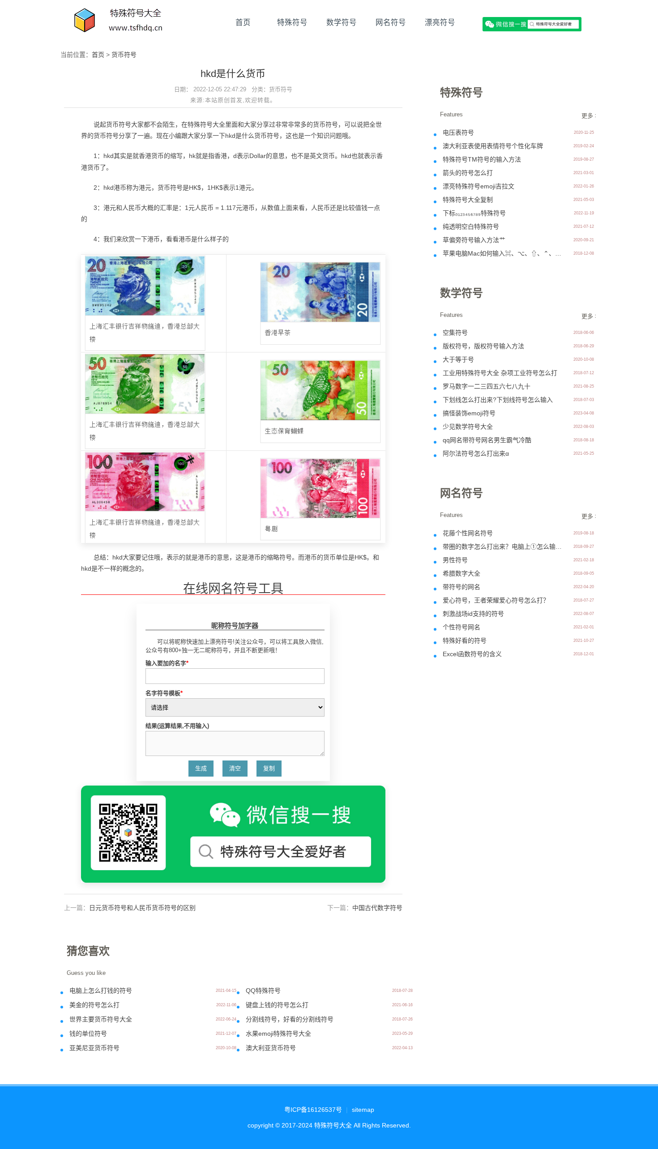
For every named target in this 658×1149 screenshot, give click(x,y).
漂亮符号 (440, 22)
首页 (243, 22)
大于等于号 (458, 359)
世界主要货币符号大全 (100, 1019)
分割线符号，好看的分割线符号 (289, 1019)
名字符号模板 (164, 693)
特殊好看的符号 (465, 640)
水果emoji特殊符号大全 (278, 1033)
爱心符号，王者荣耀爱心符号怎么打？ (496, 600)
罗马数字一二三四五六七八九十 (486, 386)
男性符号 (455, 560)
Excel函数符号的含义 (472, 654)
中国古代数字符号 (377, 907)
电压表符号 (458, 132)
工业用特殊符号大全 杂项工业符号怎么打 (500, 372)
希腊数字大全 (461, 573)
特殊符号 (292, 22)
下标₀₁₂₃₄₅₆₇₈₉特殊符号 (474, 213)
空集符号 (455, 332)
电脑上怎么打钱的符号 (100, 990)
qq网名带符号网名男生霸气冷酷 (487, 440)
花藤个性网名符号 (468, 533)
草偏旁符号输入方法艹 (474, 239)
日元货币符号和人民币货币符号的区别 (142, 907)
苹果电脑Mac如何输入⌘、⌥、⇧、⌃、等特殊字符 (503, 253)
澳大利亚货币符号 (271, 1047)
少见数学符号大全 (468, 426)
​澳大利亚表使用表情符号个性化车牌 (493, 145)
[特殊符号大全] (119, 22)
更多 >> (591, 115)
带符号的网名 (461, 586)
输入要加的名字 (166, 663)
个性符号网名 (461, 627)
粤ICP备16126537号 (313, 1109)
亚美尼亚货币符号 (94, 1047)
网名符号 (391, 22)
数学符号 (341, 22)
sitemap (363, 1109)
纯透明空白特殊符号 (471, 226)
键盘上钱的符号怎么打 (277, 1004)
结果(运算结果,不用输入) (177, 725)
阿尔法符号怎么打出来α (476, 453)
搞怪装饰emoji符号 (469, 413)
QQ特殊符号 (263, 990)
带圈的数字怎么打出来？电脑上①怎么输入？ (503, 546)
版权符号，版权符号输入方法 (483, 346)
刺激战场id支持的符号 (473, 613)
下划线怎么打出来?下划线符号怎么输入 (498, 399)
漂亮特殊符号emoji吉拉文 (478, 186)
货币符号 (124, 54)
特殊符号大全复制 (468, 199)
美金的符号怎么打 (94, 1004)
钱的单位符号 (88, 1033)
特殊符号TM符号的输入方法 (482, 159)
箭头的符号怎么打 (468, 172)
